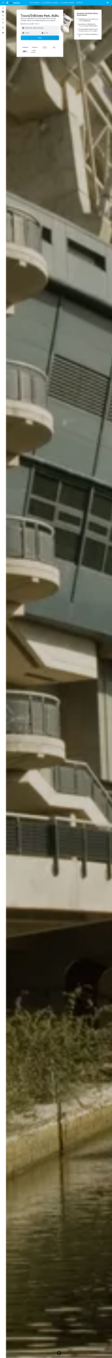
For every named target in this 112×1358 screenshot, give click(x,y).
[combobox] (30, 24)
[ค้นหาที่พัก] (3, 11)
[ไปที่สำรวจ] (3, 23)
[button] (3, 3)
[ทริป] (3, 27)
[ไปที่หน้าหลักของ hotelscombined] (13, 3)
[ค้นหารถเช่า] (3, 15)
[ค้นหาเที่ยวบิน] (3, 8)
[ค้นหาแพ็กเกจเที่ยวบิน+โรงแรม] (3, 19)
